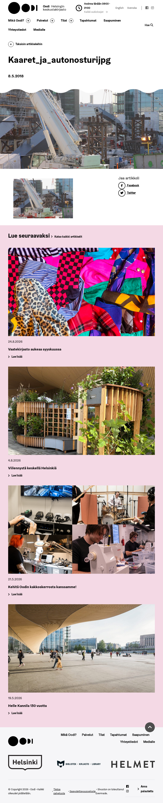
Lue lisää (17, 357)
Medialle (39, 30)
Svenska (132, 8)
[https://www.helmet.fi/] (133, 764)
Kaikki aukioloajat (94, 12)
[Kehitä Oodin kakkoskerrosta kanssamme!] (81, 529)
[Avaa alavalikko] (27, 20)
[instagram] (152, 8)
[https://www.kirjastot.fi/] (79, 764)
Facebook (132, 185)
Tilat (64, 20)
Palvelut (42, 20)
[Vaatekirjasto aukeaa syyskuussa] (81, 292)
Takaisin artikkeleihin (29, 44)
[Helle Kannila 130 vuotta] (81, 648)
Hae (147, 25)
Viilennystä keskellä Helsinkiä (32, 468)
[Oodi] (20, 741)
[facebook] (147, 8)
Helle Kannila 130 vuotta (27, 705)
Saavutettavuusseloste (83, 791)
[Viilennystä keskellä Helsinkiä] (81, 411)
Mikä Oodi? (16, 20)
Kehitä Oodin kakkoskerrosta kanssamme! (42, 587)
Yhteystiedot (17, 30)
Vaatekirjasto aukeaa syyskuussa (34, 349)
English (119, 8)
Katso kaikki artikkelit (68, 236)
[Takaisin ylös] (150, 727)
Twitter (131, 193)
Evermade (101, 793)
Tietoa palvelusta (59, 791)
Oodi (23, 8)
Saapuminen (112, 20)
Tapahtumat (88, 20)
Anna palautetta (147, 789)
